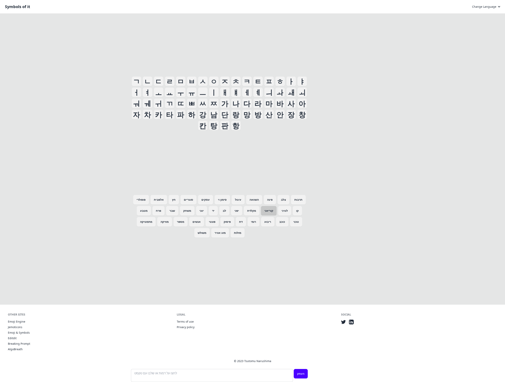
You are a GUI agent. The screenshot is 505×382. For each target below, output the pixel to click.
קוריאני (268, 211)
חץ (174, 199)
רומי (253, 222)
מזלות (237, 233)
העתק (300, 373)
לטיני (284, 211)
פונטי (212, 222)
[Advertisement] (219, 44)
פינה (270, 199)
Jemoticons (15, 327)
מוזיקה (165, 222)
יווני (201, 211)
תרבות (298, 199)
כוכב (282, 222)
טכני (296, 222)
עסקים (205, 199)
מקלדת (251, 211)
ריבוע (267, 222)
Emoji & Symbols (19, 332)
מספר (180, 222)
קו (297, 211)
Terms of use (185, 321)
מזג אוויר (220, 233)
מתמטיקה (146, 222)
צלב (283, 199)
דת (241, 222)
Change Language (484, 6)
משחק (187, 211)
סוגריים (188, 199)
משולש (202, 233)
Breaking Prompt (19, 343)
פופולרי (141, 199)
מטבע (144, 211)
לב (224, 211)
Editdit (12, 338)
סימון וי (222, 199)
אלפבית (159, 199)
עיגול (238, 199)
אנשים (197, 222)
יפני (236, 211)
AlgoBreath (15, 349)
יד (213, 211)
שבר (172, 211)
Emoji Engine (16, 321)
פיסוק (227, 222)
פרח (158, 211)
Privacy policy (186, 327)
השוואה (254, 199)
